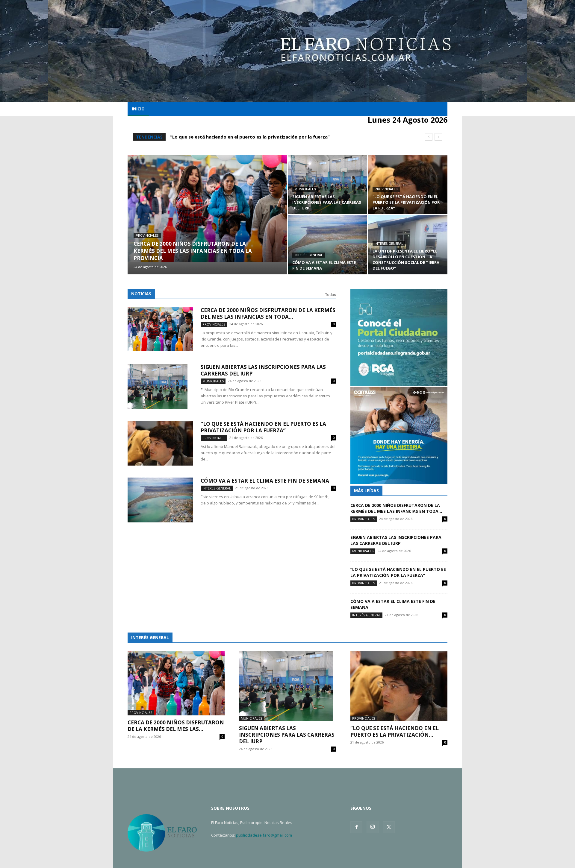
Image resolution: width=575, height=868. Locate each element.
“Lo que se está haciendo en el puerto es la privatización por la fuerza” (263, 427)
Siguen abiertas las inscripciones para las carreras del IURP (263, 370)
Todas (330, 294)
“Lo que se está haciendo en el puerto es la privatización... (394, 731)
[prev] (428, 137)
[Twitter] (389, 827)
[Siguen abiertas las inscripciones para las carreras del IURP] (327, 185)
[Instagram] (373, 827)
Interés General (308, 255)
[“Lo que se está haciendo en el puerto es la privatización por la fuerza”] (407, 184)
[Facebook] (356, 827)
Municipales (305, 189)
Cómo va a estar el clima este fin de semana (220, 137)
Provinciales (147, 236)
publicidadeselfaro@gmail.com (264, 835)
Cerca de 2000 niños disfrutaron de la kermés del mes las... (176, 725)
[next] (438, 137)
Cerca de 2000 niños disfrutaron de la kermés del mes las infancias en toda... (268, 313)
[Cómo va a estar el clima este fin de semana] (327, 244)
